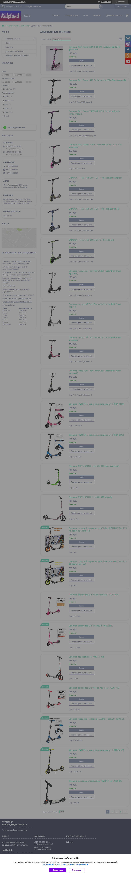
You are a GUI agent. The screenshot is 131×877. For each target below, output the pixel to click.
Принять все (58, 870)
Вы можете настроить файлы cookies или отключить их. (65, 864)
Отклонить (76, 870)
